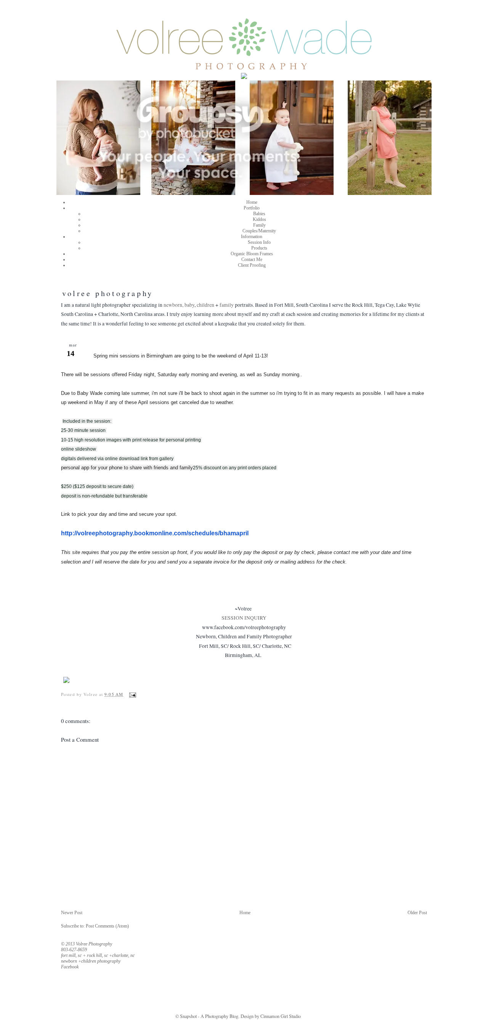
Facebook (70, 966)
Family (259, 225)
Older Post (417, 912)
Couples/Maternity (259, 231)
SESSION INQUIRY (244, 617)
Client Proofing (252, 265)
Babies (259, 213)
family (227, 304)
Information (251, 236)
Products (259, 248)
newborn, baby (179, 304)
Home (251, 202)
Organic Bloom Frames (252, 253)
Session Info (259, 242)
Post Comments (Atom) (107, 926)
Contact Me (251, 259)
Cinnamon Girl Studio (280, 1016)
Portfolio (252, 208)
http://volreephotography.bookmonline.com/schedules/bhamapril (155, 533)
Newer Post (71, 912)
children (205, 304)
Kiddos (259, 219)
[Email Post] (131, 694)
